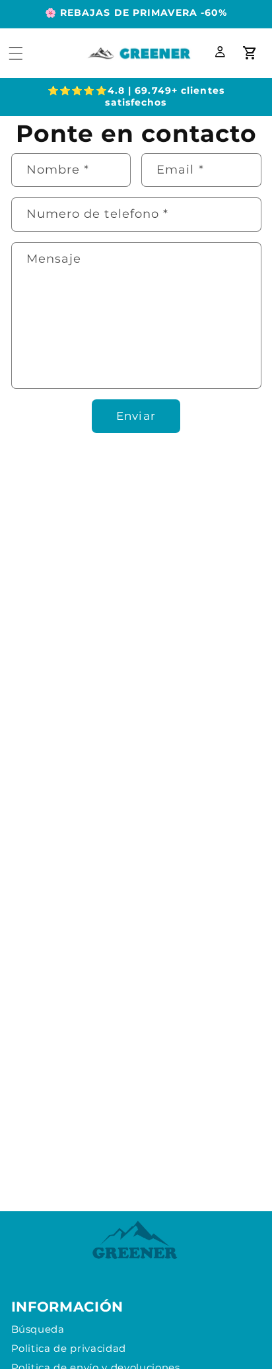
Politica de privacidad (69, 1348)
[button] (16, 53)
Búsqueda (38, 1329)
